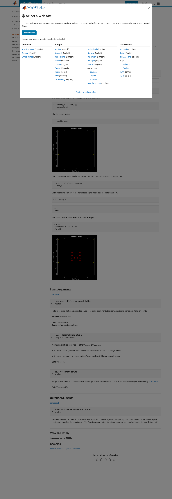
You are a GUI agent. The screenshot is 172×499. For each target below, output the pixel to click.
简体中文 (126, 64)
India (122, 53)
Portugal (91, 61)
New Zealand (125, 57)
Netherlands (92, 49)
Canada (25, 53)
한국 (122, 76)
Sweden (90, 64)
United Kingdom (94, 83)
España (58, 61)
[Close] (149, 8)
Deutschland (60, 57)
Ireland (57, 72)
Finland (58, 64)
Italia (57, 76)
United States (27, 57)
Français (93, 79)
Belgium (58, 49)
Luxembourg (60, 79)
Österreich (91, 57)
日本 (122, 72)
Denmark (58, 53)
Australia (124, 49)
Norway (90, 53)
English (93, 76)
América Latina (28, 49)
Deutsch (93, 72)
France (57, 68)
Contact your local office (86, 92)
